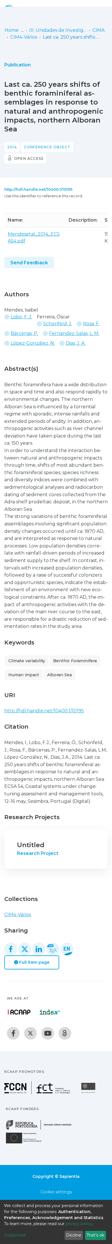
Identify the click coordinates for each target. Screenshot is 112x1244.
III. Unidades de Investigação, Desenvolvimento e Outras (58, 30)
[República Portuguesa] (42, 1129)
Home (12, 30)
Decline (73, 1235)
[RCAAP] (65, 1033)
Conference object (47, 147)
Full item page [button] (33, 962)
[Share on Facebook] (10, 949)
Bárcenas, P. (24, 333)
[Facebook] (13, 1033)
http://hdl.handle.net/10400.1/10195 (38, 189)
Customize (15, 1235)
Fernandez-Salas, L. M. (74, 333)
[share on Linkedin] (38, 949)
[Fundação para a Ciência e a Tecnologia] (38, 1092)
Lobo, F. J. (21, 317)
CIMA (98, 30)
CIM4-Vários (23, 37)
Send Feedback (29, 262)
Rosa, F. (91, 323)
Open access (28, 158)
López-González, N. (33, 343)
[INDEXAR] (49, 1012)
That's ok (95, 1235)
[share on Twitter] (24, 949)
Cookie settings (56, 1191)
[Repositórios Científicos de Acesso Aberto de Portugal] (19, 1012)
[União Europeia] (27, 1143)
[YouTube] (47, 1033)
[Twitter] (30, 1033)
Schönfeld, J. (57, 323)
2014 (12, 147)
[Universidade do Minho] (89, 1092)
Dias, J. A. (76, 343)
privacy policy (78, 1223)
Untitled (31, 845)
